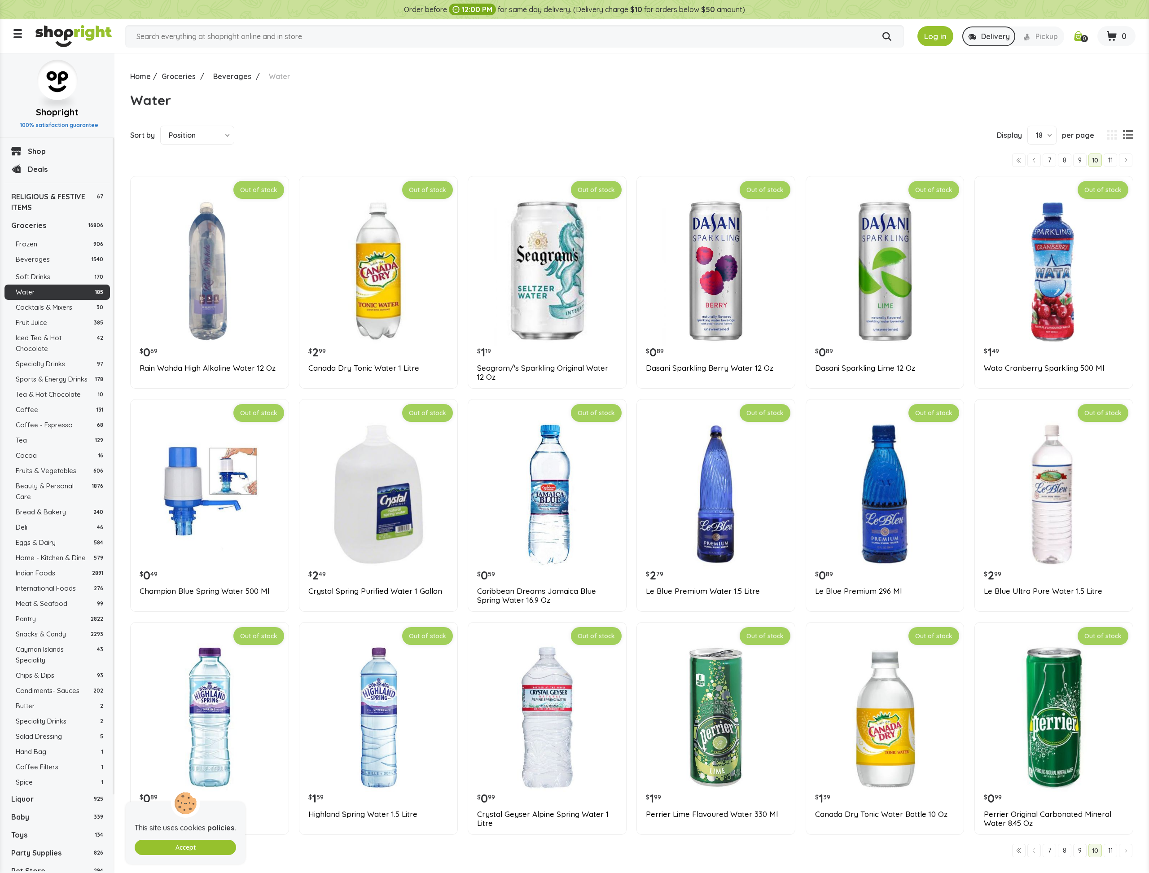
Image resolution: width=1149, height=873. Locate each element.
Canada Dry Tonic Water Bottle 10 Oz (881, 814)
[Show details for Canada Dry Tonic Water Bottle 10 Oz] (885, 717)
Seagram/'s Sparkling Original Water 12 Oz (542, 373)
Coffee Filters (59, 767)
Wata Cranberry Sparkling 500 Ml (1044, 368)
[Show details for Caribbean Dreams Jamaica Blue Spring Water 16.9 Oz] (547, 494)
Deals (38, 169)
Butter (59, 706)
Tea (59, 440)
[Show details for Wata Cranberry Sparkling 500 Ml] (1053, 271)
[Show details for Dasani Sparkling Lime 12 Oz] (885, 271)
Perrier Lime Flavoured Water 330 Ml (712, 814)
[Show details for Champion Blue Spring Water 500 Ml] (209, 494)
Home (140, 76)
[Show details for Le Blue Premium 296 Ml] (885, 494)
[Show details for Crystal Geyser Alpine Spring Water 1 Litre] (547, 717)
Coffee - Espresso (59, 425)
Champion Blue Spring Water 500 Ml (204, 591)
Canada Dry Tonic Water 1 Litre (363, 368)
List (1128, 135)
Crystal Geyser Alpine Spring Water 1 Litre (543, 819)
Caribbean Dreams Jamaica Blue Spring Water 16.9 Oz (536, 596)
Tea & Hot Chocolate (59, 394)
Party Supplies (57, 852)
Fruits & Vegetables (59, 470)
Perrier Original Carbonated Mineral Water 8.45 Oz (1047, 819)
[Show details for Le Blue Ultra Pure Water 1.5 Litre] (1053, 494)
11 (1110, 160)
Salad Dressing (59, 736)
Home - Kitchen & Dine (59, 557)
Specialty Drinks (59, 364)
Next (1125, 160)
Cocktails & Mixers (59, 307)
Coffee (59, 409)
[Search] (887, 37)
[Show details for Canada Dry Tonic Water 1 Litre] (378, 271)
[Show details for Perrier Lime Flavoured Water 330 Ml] (715, 717)
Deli (59, 527)
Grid (1111, 135)
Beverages (59, 259)
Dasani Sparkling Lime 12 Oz (865, 368)
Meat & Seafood (59, 603)
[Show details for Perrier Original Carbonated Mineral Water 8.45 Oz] (1053, 717)
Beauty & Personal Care (59, 491)
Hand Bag (59, 751)
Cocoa (59, 455)
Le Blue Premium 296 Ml (858, 591)
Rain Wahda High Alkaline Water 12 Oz (208, 368)
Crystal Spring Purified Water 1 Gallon (375, 591)
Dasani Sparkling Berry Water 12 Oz (709, 368)
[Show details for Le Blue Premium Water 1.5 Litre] (715, 494)
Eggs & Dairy (59, 542)
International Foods (59, 588)
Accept (185, 847)
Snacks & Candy (59, 634)
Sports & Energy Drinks (59, 379)
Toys (57, 834)
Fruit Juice (59, 322)
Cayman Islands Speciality (59, 654)
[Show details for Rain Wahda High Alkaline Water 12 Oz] (209, 271)
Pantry (59, 618)
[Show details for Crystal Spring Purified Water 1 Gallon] (378, 494)
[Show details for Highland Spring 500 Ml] (209, 717)
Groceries (57, 225)
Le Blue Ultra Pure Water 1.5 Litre (1043, 591)
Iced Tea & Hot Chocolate (59, 343)
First (1019, 160)
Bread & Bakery (59, 512)
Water (59, 292)
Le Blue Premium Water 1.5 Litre (703, 591)
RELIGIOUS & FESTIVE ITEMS (57, 202)
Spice (59, 782)
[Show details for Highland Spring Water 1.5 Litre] (378, 717)
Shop (37, 151)
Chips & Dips (59, 675)
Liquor (57, 798)
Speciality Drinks (59, 721)
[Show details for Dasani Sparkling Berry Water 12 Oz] (715, 271)
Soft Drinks (59, 276)
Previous (1034, 160)
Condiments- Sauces (59, 690)
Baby (57, 816)
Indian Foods (59, 573)
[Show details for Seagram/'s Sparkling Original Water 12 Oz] (547, 271)
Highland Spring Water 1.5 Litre (362, 814)
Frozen (59, 244)
